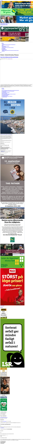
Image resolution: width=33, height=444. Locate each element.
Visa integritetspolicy (3, 441)
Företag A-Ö (3, 47)
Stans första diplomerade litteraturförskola (9, 57)
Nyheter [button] (3, 43)
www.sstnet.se (2, 427)
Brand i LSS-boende (4, 93)
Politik (13, 44)
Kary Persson (4, 421)
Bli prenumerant (11, 50)
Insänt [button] (2, 45)
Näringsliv (9, 44)
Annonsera (7, 50)
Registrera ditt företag (11, 47)
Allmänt (3, 44)
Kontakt (17, 50)
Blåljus (5, 44)
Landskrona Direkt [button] (4, 49)
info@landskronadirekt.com (3, 417)
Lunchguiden (3, 48)
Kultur (7, 44)
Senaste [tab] (3, 88)
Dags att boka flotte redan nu (5, 94)
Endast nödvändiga (3, 442)
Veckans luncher (4, 91)
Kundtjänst (15, 50)
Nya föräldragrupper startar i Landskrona (7, 96)
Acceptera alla (2, 443)
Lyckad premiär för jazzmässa (5, 92)
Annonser (1, 0)
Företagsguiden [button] (4, 46)
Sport (14, 44)
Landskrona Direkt (10, 58)
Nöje (11, 44)
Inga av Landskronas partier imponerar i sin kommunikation (10, 90)
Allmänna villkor (4, 50)
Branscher (6, 47)
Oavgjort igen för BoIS (5, 95)
